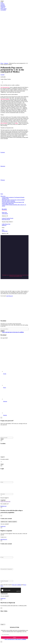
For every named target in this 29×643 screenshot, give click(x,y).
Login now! (3, 526)
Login (2, 2)
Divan (2, 63)
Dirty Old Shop (4, 123)
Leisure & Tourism (6, 218)
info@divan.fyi (9, 295)
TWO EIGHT (5, 213)
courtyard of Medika (5, 99)
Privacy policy (4, 8)
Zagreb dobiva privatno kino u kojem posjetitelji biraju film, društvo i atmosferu (13, 200)
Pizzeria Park (4, 231)
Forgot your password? (5, 501)
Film (3, 199)
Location (2, 3)
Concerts (2, 74)
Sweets (11, 218)
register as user (4, 521)
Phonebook (3, 6)
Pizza (3, 229)
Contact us (3, 7)
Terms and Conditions (16, 584)
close (2, 1)
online (16, 123)
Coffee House (5, 224)
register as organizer (12, 521)
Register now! (4, 506)
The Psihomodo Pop (5, 87)
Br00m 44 (4, 225)
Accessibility (3, 9)
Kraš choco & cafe (6, 219)
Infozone (6, 63)
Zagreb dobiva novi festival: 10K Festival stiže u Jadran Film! (13, 203)
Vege (9, 224)
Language (3, 5)
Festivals (8, 202)
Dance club (4, 212)
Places (4, 209)
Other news (3, 196)
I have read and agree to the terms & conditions (13, 332)
